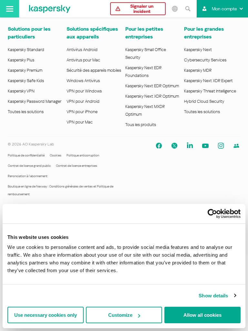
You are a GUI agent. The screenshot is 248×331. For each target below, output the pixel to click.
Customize (120, 315)
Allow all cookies (202, 315)
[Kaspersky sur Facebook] (159, 146)
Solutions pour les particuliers (29, 33)
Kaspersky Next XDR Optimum (152, 96)
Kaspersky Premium (25, 70)
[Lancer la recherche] (187, 9)
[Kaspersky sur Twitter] (174, 146)
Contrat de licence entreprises (76, 165)
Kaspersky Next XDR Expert (208, 80)
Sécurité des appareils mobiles (94, 70)
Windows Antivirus (83, 80)
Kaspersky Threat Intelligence (210, 91)
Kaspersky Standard (26, 49)
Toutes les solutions (26, 111)
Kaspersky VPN (21, 91)
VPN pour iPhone (82, 111)
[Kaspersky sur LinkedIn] (190, 146)
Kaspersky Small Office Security (145, 53)
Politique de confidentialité (26, 155)
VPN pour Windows (84, 91)
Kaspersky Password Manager (34, 101)
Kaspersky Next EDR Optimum (152, 85)
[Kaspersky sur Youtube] (205, 146)
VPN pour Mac (80, 122)
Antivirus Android (82, 49)
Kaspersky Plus (21, 60)
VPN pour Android (83, 101)
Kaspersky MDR (198, 70)
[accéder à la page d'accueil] (50, 8)
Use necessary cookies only (45, 315)
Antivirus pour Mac (83, 60)
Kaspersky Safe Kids (26, 80)
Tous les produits (140, 124)
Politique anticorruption (83, 155)
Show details (213, 295)
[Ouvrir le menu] (9, 8)
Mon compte (224, 8)
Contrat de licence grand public (29, 165)
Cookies (55, 155)
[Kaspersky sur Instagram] (221, 146)
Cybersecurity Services (205, 60)
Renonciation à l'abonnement (27, 176)
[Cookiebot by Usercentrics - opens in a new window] (212, 214)
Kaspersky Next (198, 49)
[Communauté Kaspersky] (236, 146)
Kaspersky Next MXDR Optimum (145, 110)
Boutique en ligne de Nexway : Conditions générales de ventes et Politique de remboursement (60, 190)
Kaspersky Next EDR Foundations (143, 71)
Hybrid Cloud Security (204, 101)
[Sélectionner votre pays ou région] (175, 9)
